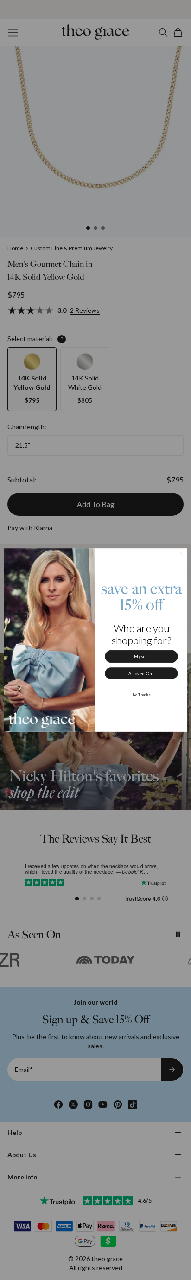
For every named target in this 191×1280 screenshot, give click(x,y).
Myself (141, 656)
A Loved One (141, 673)
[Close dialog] (182, 554)
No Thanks (142, 694)
